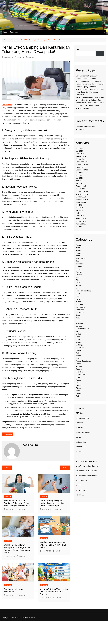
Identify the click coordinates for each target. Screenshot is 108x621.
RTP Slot (79, 413)
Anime (78, 253)
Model (78, 337)
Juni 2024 (79, 208)
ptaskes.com (7, 105)
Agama (78, 245)
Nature (78, 342)
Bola (77, 261)
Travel (78, 383)
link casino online (82, 418)
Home (5, 32)
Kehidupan (80, 310)
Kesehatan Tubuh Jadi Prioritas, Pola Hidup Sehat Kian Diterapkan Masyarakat (17, 503)
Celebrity (79, 267)
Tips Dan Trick (81, 374)
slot (77, 456)
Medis (78, 331)
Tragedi (78, 380)
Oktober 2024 (81, 197)
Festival (79, 275)
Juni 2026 (79, 148)
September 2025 (82, 170)
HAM (78, 296)
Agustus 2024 (81, 202)
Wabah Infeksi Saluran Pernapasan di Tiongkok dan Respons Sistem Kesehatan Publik (90, 105)
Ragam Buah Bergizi (83, 361)
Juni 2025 (79, 175)
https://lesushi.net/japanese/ (86, 471)
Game (78, 294)
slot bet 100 (80, 408)
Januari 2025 (81, 189)
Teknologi (79, 372)
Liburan (78, 320)
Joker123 (79, 427)
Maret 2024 (80, 216)
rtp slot (78, 437)
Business (79, 264)
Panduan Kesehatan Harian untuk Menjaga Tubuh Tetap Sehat (53, 545)
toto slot (79, 452)
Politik (78, 358)
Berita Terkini (81, 258)
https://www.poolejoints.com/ (86, 461)
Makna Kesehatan (82, 329)
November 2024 (82, 194)
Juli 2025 (79, 173)
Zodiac (78, 396)
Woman (79, 391)
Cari (77, 50)
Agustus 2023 (81, 224)
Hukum (78, 302)
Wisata (78, 388)
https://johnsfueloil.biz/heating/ (87, 466)
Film (77, 280)
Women (79, 393)
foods (78, 288)
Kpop (78, 315)
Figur (78, 277)
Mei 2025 (79, 178)
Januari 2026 (81, 159)
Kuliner (78, 318)
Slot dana (79, 423)
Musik (78, 339)
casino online (81, 442)
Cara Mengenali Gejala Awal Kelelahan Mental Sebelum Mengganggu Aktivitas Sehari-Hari (88, 78)
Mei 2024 (79, 210)
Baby (78, 256)
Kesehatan (14, 32)
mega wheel (80, 447)
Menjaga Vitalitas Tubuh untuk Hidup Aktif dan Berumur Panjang (54, 591)
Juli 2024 (79, 205)
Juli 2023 (79, 227)
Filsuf (78, 283)
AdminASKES (8, 57)
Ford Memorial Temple (84, 291)
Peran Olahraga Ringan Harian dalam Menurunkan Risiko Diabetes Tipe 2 (52, 503)
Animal (78, 250)
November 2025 (82, 164)
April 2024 (79, 213)
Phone (78, 356)
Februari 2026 (81, 156)
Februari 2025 (81, 186)
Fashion (79, 272)
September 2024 (82, 200)
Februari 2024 (81, 218)
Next (64, 468)
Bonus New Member (83, 432)
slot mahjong (80, 490)
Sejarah (79, 366)
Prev (7, 468)
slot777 (78, 485)
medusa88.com (81, 480)
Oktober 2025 (81, 167)
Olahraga (79, 345)
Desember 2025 (82, 162)
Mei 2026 (79, 151)
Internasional (80, 307)
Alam (78, 248)
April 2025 (79, 181)
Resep (78, 364)
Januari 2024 (81, 221)
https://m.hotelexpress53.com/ (87, 476)
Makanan (79, 323)
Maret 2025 (80, 183)
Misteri (78, 334)
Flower (78, 285)
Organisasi (80, 347)
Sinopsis (79, 369)
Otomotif (79, 350)
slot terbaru (80, 495)
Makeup (79, 326)
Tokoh (78, 377)
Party (78, 353)
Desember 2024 (82, 191)
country (78, 269)
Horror (78, 299)
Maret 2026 (80, 154)
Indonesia (79, 304)
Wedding (79, 385)
